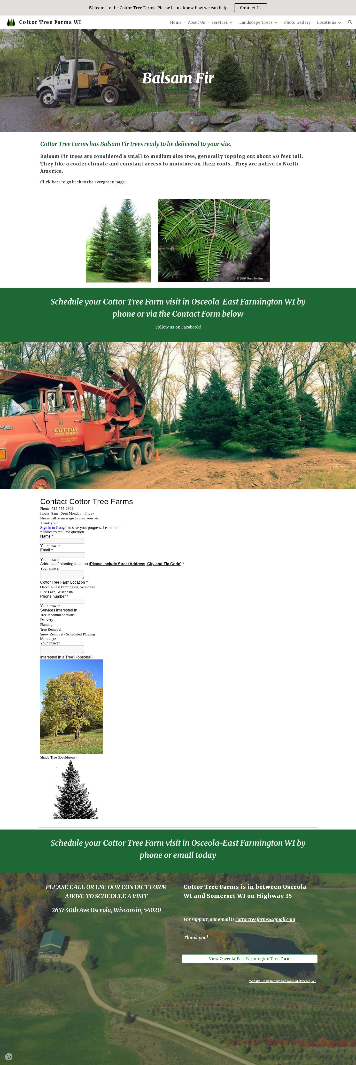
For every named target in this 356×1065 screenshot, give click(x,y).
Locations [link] (326, 22)
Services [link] (219, 22)
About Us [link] (196, 22)
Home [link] (176, 22)
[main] (178, 80)
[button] (350, 22)
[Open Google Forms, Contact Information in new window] (308, 501)
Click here (50, 182)
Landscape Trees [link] (256, 22)
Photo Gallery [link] (297, 22)
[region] (178, 8)
